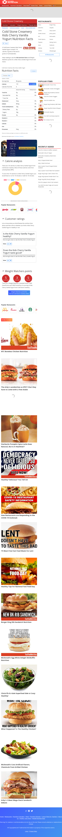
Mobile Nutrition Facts (38, 818)
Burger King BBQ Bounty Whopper (46, 179)
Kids (6, 75)
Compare (33, 71)
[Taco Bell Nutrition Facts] (21, 310)
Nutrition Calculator (16, 5)
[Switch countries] (54, 5)
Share (6, 43)
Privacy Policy (33, 831)
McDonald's (52, 36)
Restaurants (5, 5)
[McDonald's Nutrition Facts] (5, 310)
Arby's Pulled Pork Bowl (44, 163)
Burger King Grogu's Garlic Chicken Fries (48, 173)
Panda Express (41, 39)
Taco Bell (52, 48)
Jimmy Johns (53, 33)
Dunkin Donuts (42, 33)
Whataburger (53, 51)
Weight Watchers (22, 25)
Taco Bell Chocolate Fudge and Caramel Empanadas (48, 186)
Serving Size (5, 81)
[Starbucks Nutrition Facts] (30, 310)
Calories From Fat (7, 87)
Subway (40, 48)
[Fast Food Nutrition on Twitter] (31, 811)
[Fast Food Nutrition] (10, 2)
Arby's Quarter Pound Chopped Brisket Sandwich (47, 166)
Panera (51, 39)
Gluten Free (34, 5)
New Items (26, 5)
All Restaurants (49, 54)
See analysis (33, 84)
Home (2, 817)
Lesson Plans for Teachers (49, 817)
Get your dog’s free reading (27, 148)
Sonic (39, 45)
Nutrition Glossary (35, 817)
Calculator (13, 25)
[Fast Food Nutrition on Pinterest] (28, 811)
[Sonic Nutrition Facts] (30, 210)
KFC (39, 36)
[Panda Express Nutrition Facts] (21, 210)
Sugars (5, 112)
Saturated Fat (6, 95)
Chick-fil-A (40, 27)
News (40, 5)
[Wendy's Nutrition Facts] (5, 210)
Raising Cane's (53, 42)
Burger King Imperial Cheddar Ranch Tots (48, 176)
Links (26, 831)
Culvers (40, 30)
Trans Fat (5, 98)
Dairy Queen (53, 30)
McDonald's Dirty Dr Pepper (45, 153)
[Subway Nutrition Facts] (13, 210)
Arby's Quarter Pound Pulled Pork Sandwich (48, 170)
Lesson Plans (47, 5)
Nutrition (5, 25)
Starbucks (52, 45)
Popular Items (33, 25)
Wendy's (40, 51)
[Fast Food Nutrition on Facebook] (25, 811)
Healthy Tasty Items (25, 818)
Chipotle (52, 27)
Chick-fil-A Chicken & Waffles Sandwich (47, 150)
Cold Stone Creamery (19, 136)
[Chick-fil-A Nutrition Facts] (13, 310)
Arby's (39, 25)
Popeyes (40, 42)
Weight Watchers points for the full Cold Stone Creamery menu (19, 293)
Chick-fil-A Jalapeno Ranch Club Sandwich (48, 182)
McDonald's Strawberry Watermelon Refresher (47, 156)
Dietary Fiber (6, 109)
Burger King (52, 25)
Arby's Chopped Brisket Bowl (45, 160)
